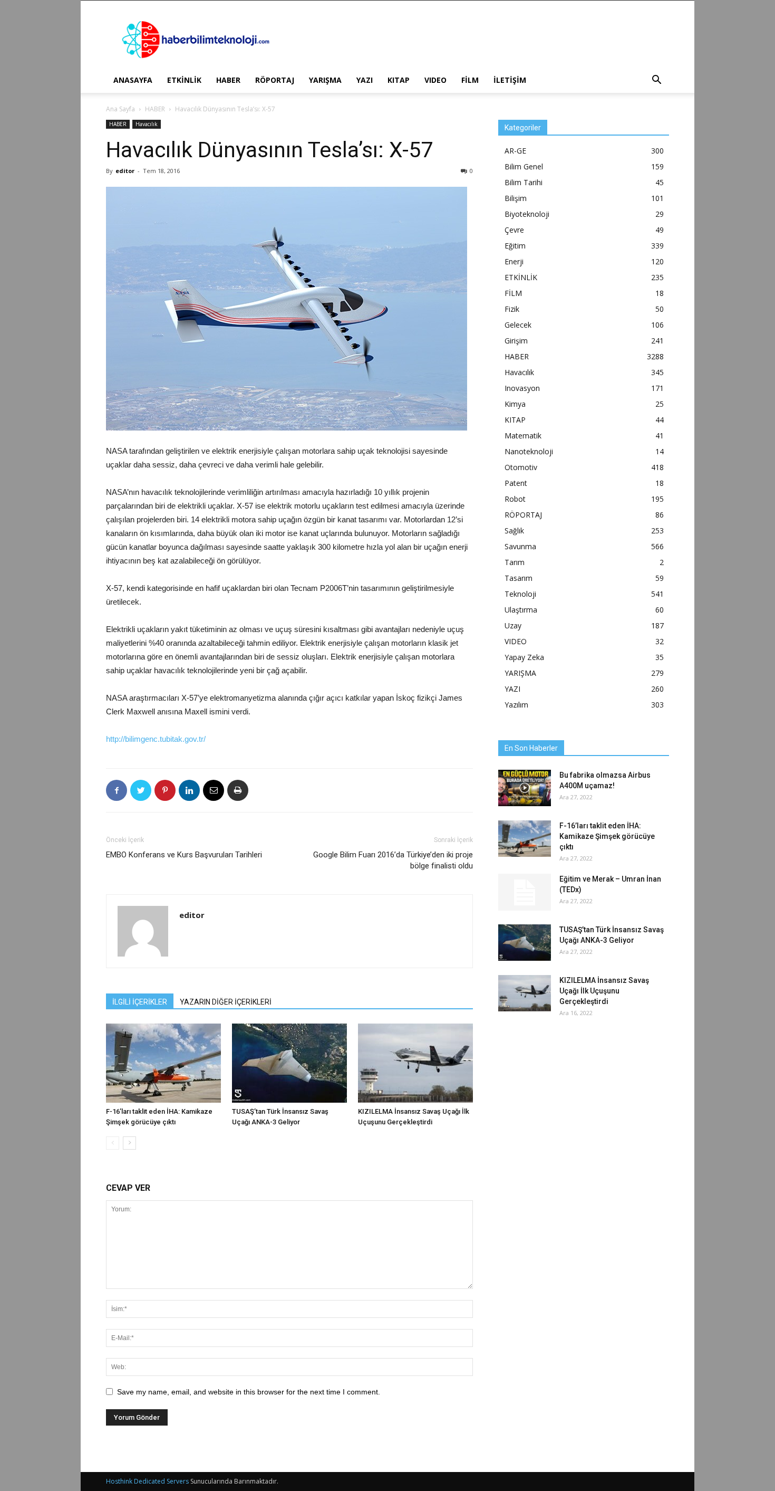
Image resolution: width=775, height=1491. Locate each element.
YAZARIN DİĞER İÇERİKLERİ (226, 1002)
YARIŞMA (325, 80)
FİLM (470, 80)
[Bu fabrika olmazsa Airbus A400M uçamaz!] (524, 788)
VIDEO (435, 80)
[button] (656, 81)
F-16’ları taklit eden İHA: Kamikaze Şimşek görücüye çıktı (607, 836)
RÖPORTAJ (274, 80)
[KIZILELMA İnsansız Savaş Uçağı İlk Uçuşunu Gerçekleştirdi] (415, 1063)
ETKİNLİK (184, 80)
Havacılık (146, 124)
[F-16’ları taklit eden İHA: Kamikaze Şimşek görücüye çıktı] (163, 1063)
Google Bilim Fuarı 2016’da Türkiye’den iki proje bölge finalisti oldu (393, 860)
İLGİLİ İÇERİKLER (139, 1002)
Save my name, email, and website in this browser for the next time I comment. (248, 1392)
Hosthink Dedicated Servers (147, 1481)
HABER (228, 80)
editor (124, 171)
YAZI (364, 80)
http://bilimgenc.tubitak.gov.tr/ (156, 738)
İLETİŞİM (509, 80)
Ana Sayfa (120, 108)
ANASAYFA (132, 80)
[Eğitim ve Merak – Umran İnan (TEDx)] (524, 892)
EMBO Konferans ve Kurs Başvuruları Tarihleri (184, 854)
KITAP (399, 80)
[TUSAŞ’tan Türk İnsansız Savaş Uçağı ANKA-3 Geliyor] (289, 1063)
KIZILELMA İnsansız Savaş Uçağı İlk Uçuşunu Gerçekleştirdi (604, 991)
